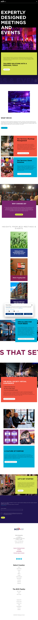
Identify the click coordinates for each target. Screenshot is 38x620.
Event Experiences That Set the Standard (26, 338)
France (19, 570)
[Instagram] (19, 559)
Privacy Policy (19, 601)
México (19, 573)
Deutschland (19, 568)
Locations (19, 549)
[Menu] (36, 1)
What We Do (6, 69)
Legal (19, 604)
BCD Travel (19, 591)
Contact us (21, 490)
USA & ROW (19, 578)
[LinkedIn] (17, 559)
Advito (19, 592)
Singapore (19, 583)
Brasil (19, 567)
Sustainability (19, 551)
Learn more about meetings (23, 153)
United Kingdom (19, 576)
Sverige (19, 575)
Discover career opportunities (10, 461)
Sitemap (19, 609)
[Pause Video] (36, 197)
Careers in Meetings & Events (19, 548)
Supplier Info (19, 599)
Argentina (19, 581)
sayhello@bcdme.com (19, 542)
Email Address (4, 508)
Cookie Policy (19, 603)
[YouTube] (21, 559)
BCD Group (19, 594)
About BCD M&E (19, 214)
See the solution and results (9, 398)
